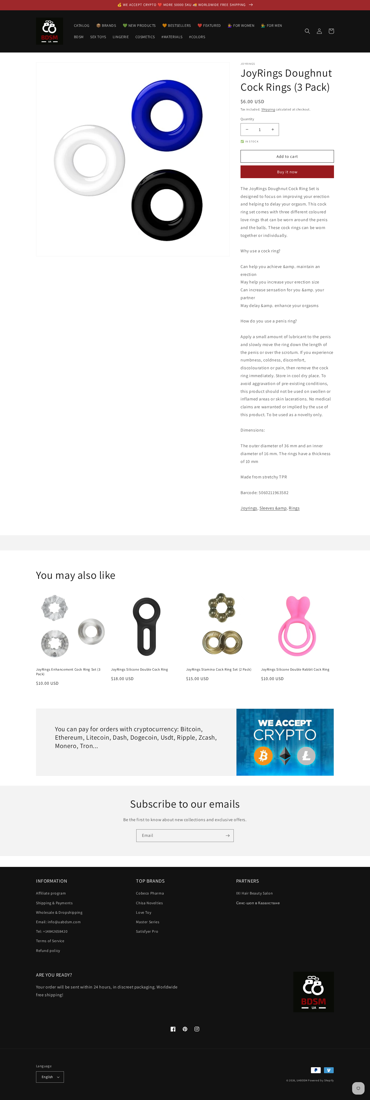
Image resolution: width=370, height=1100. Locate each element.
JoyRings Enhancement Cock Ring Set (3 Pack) (68, 671)
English (47, 1077)
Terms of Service (50, 940)
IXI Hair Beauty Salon (254, 893)
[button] (307, 31)
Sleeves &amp (273, 508)
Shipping (268, 109)
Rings (294, 508)
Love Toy (143, 912)
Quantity (247, 118)
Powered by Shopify (321, 1080)
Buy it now (287, 171)
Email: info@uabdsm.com (58, 921)
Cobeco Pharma (150, 893)
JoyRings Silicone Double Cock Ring (139, 669)
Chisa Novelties (149, 902)
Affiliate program (51, 893)
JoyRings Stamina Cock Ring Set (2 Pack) (218, 669)
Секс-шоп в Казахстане (258, 902)
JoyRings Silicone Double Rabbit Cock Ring (295, 669)
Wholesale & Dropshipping (59, 912)
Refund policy (48, 950)
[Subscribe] (227, 835)
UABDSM (302, 1080)
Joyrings (249, 508)
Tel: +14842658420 (51, 931)
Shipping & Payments (54, 902)
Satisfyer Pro (147, 931)
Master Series (147, 921)
